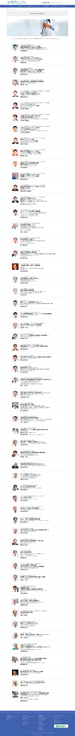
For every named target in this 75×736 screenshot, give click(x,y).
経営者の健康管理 (25, 718)
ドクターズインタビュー (58, 715)
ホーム (11, 6)
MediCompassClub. (39, 734)
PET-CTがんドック (25, 724)
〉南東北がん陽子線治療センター (43, 718)
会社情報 (20, 6)
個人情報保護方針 (51, 732)
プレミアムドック (37, 6)
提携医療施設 (46, 6)
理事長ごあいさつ (9, 718)
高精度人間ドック (25, 723)
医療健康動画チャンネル (41, 729)
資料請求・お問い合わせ (54, 2)
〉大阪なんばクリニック (41, 725)
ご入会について (63, 6)
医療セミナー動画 (56, 718)
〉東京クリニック (40, 721)
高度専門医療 (40, 728)
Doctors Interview (55, 6)
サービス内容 (28, 6)
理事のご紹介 (9, 719)
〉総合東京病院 (40, 722)
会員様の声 (24, 719)
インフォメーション (27, 732)
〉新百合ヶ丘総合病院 (41, 719)
